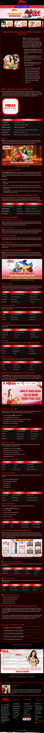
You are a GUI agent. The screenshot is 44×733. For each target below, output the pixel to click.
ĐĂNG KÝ (18, 6)
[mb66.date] (22, 2)
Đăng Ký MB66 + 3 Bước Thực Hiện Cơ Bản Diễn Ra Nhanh (22, 674)
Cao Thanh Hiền (15, 685)
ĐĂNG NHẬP (25, 6)
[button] (1, 2)
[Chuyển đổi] (3, 628)
